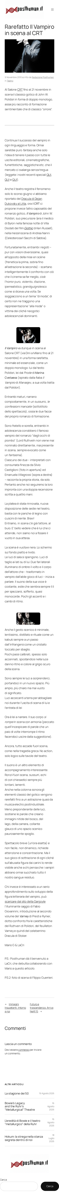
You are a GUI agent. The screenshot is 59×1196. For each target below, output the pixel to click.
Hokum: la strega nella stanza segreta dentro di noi (24, 1138)
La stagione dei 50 (17, 1093)
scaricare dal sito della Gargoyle (25, 901)
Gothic (28, 228)
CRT (20, 89)
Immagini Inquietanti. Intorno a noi (15, 1007)
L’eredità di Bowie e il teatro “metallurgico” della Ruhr (22, 1122)
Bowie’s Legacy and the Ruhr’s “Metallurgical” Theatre (20, 1106)
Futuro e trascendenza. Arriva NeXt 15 (41, 1007)
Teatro (10, 80)
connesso (23, 1049)
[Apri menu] (52, 9)
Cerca (3, 1179)
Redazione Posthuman (43, 77)
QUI (49, 175)
